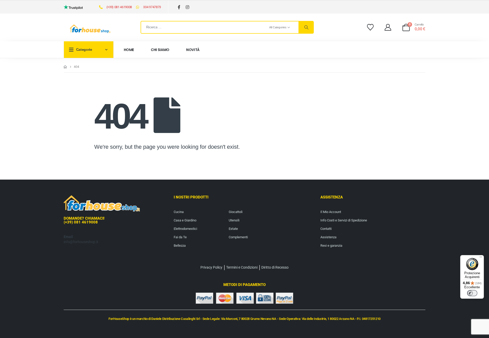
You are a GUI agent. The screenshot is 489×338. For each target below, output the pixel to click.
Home (129, 49)
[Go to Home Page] (65, 66)
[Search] (305, 27)
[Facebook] (179, 7)
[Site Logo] (90, 28)
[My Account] (388, 27)
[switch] (472, 293)
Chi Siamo (160, 49)
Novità (193, 49)
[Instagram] (187, 7)
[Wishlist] (370, 27)
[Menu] (481, 258)
